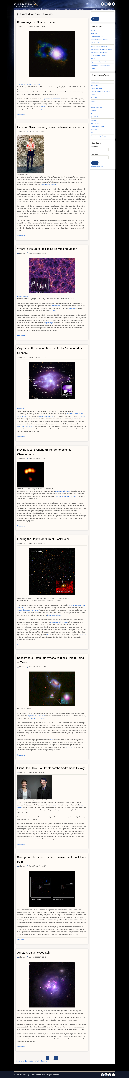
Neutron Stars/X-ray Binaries (99, 46)
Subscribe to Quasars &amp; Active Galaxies (31, 1061)
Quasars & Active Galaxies (98, 55)
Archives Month (95, 82)
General (93, 30)
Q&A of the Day (95, 117)
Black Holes (94, 33)
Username (94, 146)
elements (71, 308)
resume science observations (66, 496)
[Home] (26, 4)
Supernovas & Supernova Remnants (101, 62)
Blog (102, 9)
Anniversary (94, 78)
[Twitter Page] (106, 4)
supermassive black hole (51, 99)
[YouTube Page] (113, 4)
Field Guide (46, 9)
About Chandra (27, 9)
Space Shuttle (95, 123)
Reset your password (97, 166)
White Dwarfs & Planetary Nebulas (100, 65)
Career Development (96, 88)
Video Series (94, 9)
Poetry (92, 113)
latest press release (46, 416)
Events (93, 68)
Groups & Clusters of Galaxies (99, 39)
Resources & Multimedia (80, 9)
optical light (49, 323)
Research (109, 9)
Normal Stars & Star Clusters (99, 52)
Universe (93, 133)
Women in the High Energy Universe (101, 136)
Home (17, 9)
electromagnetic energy (25, 426)
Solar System (94, 59)
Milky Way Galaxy (96, 43)
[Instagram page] (109, 4)
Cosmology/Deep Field (97, 36)
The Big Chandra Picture (98, 126)
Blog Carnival (94, 85)
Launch (93, 101)
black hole (82, 634)
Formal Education (96, 98)
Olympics (93, 110)
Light (92, 104)
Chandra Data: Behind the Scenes (100, 91)
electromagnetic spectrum (59, 622)
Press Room (67, 9)
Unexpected (94, 129)
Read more (21, 114)
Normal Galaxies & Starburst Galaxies (101, 49)
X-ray (52, 740)
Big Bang (52, 311)
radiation (43, 106)
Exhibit (93, 94)
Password (94, 154)
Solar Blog (94, 120)
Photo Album (56, 9)
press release (56, 306)
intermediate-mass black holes (28, 610)
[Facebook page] (102, 4)
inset (47, 634)
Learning (37, 9)
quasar (43, 109)
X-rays (82, 416)
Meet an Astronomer (96, 107)
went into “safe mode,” (63, 491)
